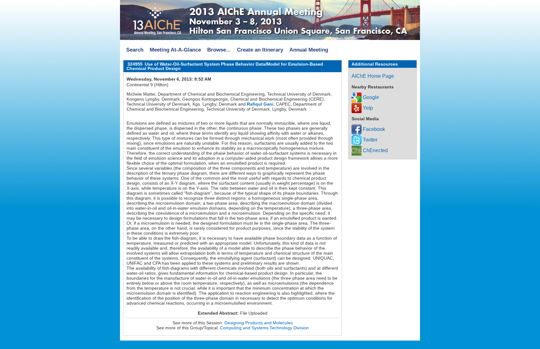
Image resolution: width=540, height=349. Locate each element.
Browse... (219, 50)
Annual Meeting (308, 50)
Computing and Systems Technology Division (264, 327)
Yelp (367, 108)
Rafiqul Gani (260, 104)
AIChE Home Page (373, 76)
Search (134, 50)
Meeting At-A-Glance (175, 50)
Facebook (373, 129)
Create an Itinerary (260, 50)
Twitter (370, 139)
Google (370, 97)
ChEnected (375, 150)
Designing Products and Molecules (258, 322)
